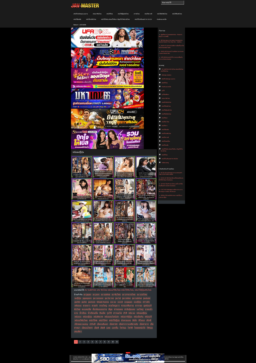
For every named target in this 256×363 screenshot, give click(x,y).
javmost (91, 302)
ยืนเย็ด (102, 313)
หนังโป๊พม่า (165, 118)
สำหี (125, 313)
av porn (96, 294)
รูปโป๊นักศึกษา (165, 94)
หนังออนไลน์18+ (112, 317)
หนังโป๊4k (93, 320)
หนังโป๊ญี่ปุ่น (114, 320)
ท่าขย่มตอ (118, 309)
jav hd (118, 298)
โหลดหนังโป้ (139, 328)
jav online (126, 298)
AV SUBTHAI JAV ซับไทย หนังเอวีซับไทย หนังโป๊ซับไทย (109, 290)
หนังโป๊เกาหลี (148, 14)
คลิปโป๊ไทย (165, 83)
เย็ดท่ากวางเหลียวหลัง (128, 324)
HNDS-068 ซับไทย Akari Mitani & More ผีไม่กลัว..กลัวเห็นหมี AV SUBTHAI (146, 197)
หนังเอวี (148, 317)
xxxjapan (128, 302)
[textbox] (172, 3)
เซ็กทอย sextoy (81, 324)
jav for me (109, 298)
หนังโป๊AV (103, 320)
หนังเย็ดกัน (138, 317)
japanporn (87, 298)
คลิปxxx (78, 306)
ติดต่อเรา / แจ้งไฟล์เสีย (80, 25)
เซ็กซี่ (148, 320)
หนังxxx (78, 317)
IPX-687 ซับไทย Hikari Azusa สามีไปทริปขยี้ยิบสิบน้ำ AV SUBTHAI (124, 263)
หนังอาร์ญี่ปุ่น (126, 317)
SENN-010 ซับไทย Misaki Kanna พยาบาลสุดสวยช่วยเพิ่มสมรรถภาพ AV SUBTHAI (146, 284)
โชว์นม (123, 328)
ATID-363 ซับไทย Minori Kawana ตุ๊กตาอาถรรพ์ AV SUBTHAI (125, 241)
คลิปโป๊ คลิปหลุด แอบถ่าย (81, 14)
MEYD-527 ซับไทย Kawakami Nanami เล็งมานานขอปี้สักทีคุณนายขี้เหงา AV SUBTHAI (125, 175)
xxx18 (120, 302)
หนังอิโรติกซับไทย (166, 102)
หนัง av (132, 313)
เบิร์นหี (92, 324)
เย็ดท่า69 (113, 324)
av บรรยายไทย (128, 294)
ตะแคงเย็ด (86, 309)
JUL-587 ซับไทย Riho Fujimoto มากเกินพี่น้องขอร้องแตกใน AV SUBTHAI (124, 219)
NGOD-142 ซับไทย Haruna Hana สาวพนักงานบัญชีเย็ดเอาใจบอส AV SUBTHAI (146, 175)
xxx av (113, 302)
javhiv (84, 302)
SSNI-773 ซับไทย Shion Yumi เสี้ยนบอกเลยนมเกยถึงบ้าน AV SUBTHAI (103, 263)
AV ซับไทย (137, 14)
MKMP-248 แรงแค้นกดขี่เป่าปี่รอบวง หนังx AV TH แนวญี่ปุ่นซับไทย (124, 284)
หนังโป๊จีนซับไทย (177, 14)
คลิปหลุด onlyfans (166, 75)
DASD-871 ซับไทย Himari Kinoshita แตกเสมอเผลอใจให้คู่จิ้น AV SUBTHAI (146, 240)
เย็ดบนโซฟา (87, 328)
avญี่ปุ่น (78, 298)
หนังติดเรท (98, 317)
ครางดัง (146, 302)
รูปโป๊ (163, 90)
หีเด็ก (134, 320)
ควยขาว (86, 306)
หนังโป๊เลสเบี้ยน (166, 141)
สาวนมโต (117, 313)
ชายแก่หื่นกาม (127, 306)
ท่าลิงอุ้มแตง (129, 309)
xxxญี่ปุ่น (137, 302)
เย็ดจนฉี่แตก (102, 324)
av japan (87, 294)
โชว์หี (130, 328)
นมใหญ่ (140, 309)
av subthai (105, 294)
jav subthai (137, 298)
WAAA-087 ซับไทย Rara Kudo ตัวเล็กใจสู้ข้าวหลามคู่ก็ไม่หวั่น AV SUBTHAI (82, 263)
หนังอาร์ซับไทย (97, 14)
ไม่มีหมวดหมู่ (165, 162)
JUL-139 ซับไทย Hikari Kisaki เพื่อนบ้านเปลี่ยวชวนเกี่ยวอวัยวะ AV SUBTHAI (82, 285)
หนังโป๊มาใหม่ (165, 121)
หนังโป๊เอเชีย (165, 145)
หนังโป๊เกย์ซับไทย (91, 19)
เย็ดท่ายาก (144, 324)
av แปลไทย (142, 294)
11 (117, 342)
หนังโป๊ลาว (165, 125)
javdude (146, 298)
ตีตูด (110, 309)
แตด (108, 328)
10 (113, 342)
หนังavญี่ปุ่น (142, 313)
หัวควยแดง (126, 320)
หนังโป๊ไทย (109, 14)
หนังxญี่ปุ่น (87, 317)
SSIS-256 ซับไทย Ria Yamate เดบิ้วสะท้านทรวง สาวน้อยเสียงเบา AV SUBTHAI (103, 284)
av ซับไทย (116, 294)
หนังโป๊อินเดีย (77, 19)
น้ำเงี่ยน (83, 313)
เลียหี (102, 328)
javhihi (77, 302)
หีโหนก (141, 320)
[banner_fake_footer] (128, 353)
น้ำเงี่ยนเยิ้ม (93, 313)
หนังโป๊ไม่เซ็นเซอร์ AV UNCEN (143, 19)
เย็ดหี (96, 328)
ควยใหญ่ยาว (114, 306)
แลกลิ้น (115, 328)
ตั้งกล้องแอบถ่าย (100, 309)
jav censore (98, 298)
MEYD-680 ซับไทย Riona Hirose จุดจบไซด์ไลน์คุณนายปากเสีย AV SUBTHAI (124, 197)
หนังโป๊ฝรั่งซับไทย (162, 14)
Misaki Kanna (103, 302)
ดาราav (138, 306)
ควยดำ (95, 306)
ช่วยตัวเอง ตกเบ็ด (161, 19)
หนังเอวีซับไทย (81, 320)
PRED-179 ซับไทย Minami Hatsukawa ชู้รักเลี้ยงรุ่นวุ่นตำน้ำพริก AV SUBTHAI (81, 240)
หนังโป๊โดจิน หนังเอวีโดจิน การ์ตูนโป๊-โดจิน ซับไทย (115, 19)
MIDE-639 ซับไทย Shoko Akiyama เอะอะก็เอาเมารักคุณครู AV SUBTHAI (146, 263)
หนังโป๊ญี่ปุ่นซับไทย (123, 14)
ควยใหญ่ (103, 306)
